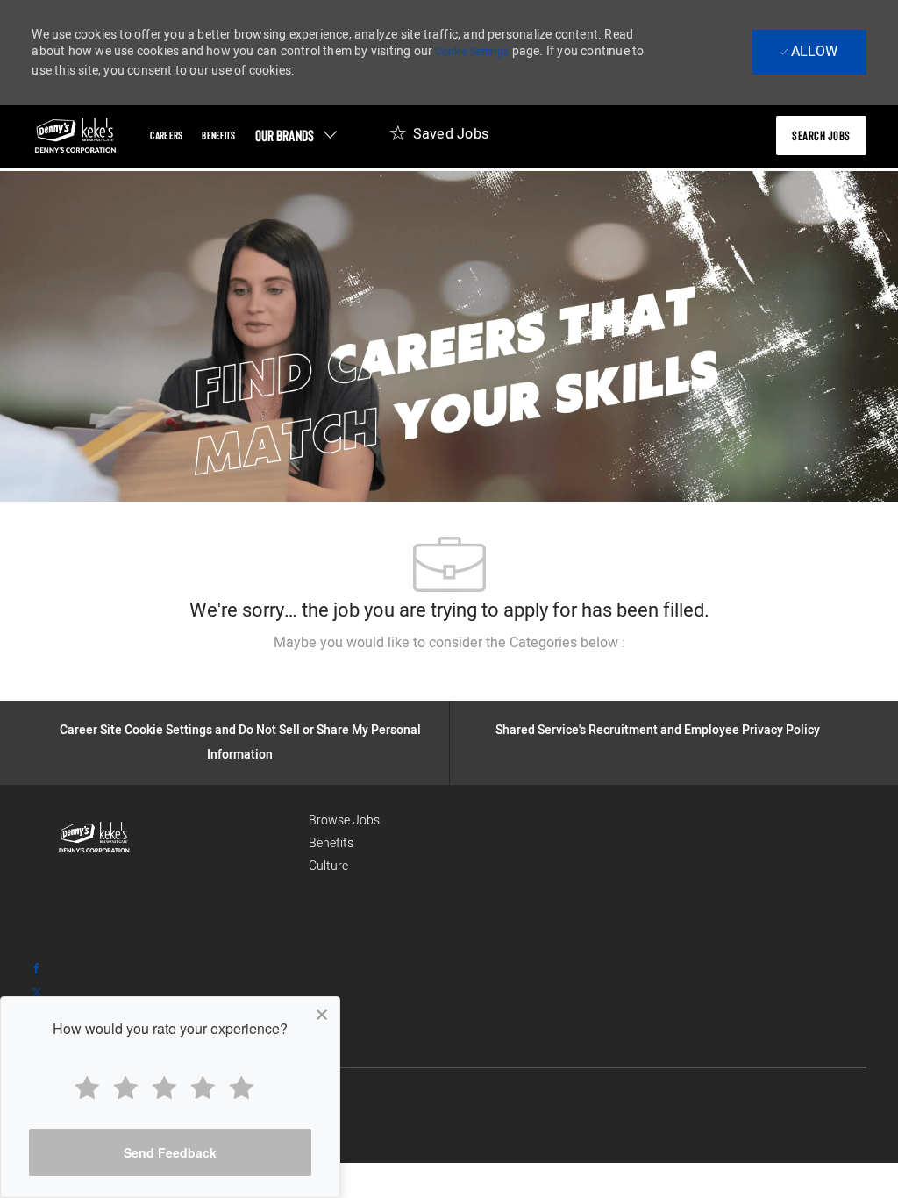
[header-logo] (75, 135)
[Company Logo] (153, 837)
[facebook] (37, 967)
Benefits (331, 843)
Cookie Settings (472, 52)
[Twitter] (37, 992)
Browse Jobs (344, 820)
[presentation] (821, 135)
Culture (328, 866)
